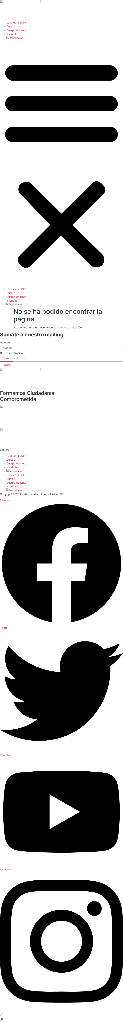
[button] (61, 163)
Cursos (10, 26)
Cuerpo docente (16, 30)
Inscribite (11, 34)
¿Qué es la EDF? (16, 22)
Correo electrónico (11, 353)
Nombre (5, 342)
